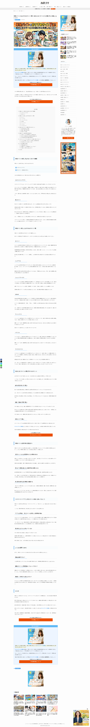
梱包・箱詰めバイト (65, 97)
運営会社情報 (46, 723)
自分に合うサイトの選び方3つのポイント (27, 127)
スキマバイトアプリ (24, 112)
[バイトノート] (45, 3)
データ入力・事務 (65, 73)
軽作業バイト (64, 114)
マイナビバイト (24, 125)
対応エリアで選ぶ (24, 131)
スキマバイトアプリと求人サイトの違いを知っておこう (30, 139)
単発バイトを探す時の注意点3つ (26, 133)
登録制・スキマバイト (65, 108)
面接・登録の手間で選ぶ (25, 130)
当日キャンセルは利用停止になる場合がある (28, 134)
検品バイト (63, 99)
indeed (22, 121)
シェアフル (23, 118)
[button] (1, 359)
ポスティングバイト (65, 84)
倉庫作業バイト (64, 88)
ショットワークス (24, 120)
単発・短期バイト (17, 19)
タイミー (22, 117)
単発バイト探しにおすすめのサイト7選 (27, 115)
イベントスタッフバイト (66, 64)
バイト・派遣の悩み (65, 77)
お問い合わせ (41, 723)
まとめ (21, 149)
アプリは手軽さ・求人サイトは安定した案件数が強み (30, 140)
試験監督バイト (64, 110)
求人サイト (23, 114)
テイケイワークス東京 (41, 68)
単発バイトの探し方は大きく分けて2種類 (27, 111)
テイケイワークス (65, 75)
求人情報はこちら (61, 723)
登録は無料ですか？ (24, 145)
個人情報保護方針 (35, 723)
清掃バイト (63, 103)
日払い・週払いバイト (65, 95)
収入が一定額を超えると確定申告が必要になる (29, 136)
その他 (63, 71)
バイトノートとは (29, 723)
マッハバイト (23, 122)
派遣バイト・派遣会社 (65, 101)
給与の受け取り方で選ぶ (25, 128)
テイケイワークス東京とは (53, 723)
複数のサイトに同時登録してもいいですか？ (28, 146)
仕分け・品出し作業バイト (66, 86)
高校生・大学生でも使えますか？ (26, 147)
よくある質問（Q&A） (24, 143)
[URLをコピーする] (1, 367)
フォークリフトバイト (65, 82)
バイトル (22, 124)
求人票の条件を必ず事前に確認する (27, 137)
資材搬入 (63, 112)
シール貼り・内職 (65, 69)
